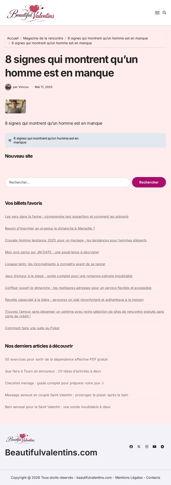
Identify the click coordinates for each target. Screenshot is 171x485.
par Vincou (21, 87)
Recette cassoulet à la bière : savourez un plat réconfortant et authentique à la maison (74, 300)
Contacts (153, 477)
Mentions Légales (129, 477)
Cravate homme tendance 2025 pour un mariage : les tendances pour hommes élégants (76, 240)
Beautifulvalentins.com (51, 452)
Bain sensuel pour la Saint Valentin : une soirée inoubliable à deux (58, 407)
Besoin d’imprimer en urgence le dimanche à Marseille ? (50, 228)
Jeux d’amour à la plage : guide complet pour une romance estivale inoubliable (68, 276)
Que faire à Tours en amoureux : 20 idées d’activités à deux (53, 371)
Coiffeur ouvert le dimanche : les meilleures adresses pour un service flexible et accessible (78, 288)
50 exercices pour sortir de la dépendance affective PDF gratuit (56, 359)
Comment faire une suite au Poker (32, 328)
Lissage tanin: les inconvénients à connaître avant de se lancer (55, 264)
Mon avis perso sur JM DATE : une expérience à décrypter (52, 252)
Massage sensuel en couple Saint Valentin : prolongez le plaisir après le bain (66, 395)
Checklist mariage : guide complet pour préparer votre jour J (54, 383)
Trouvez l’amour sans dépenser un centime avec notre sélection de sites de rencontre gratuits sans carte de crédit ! (84, 313)
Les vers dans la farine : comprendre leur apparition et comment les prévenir (67, 216)
